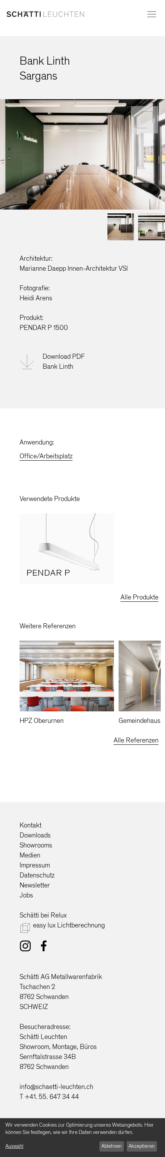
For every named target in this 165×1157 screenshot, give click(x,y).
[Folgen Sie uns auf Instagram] (25, 947)
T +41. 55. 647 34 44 (49, 1096)
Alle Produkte (139, 597)
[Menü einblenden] (151, 14)
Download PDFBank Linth (64, 361)
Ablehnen (111, 1146)
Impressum (35, 865)
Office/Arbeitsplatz (46, 456)
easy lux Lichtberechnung (69, 925)
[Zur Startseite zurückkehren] (45, 16)
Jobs (26, 895)
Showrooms (36, 845)
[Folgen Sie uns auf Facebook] (44, 947)
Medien (30, 855)
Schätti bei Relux (43, 915)
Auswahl (14, 1146)
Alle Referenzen (136, 740)
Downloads (35, 835)
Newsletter (35, 885)
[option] (66, 548)
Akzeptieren (142, 1146)
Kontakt (30, 825)
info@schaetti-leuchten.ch (56, 1086)
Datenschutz (37, 875)
